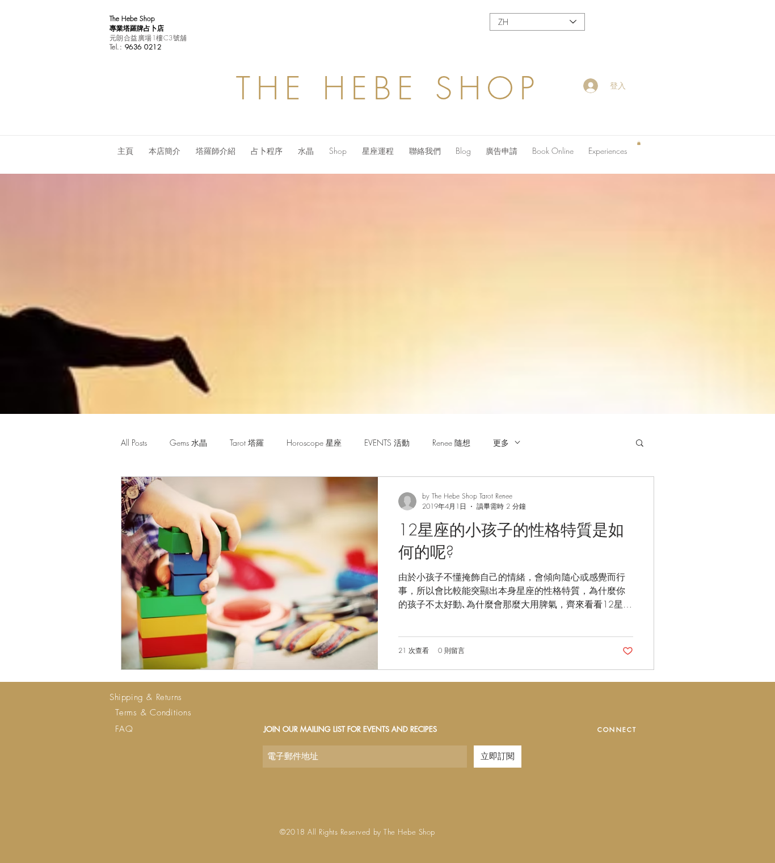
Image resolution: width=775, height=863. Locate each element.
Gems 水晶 (188, 442)
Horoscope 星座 (314, 442)
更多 (501, 442)
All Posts (134, 442)
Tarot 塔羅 (247, 442)
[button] (639, 143)
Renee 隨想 (451, 442)
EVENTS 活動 (387, 442)
